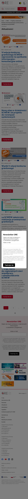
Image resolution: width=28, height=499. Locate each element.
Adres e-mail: (7, 242)
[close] (25, 3)
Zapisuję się (9, 265)
